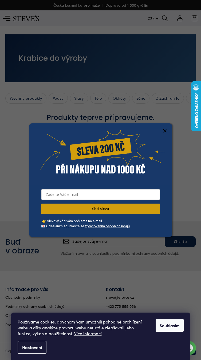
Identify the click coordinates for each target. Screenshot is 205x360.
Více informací (88, 333)
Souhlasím (170, 325)
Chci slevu (100, 208)
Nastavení (32, 347)
